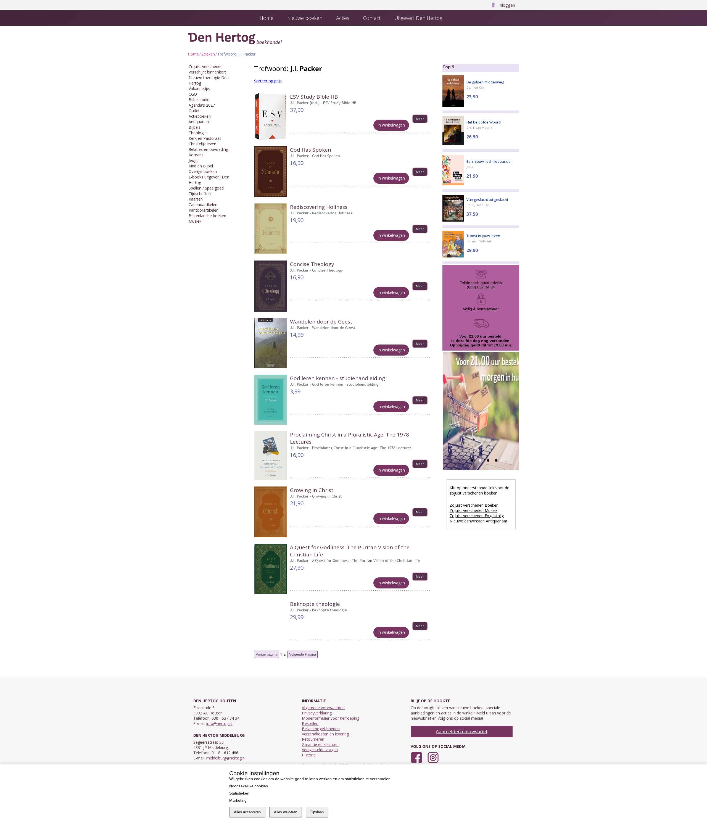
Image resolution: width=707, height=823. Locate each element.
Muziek (195, 221)
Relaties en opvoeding (208, 149)
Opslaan (317, 812)
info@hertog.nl (219, 723)
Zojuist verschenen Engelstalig (477, 515)
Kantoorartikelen (203, 210)
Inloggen (506, 5)
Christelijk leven (202, 143)
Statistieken (239, 793)
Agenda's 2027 (202, 105)
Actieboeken (200, 116)
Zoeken (208, 54)
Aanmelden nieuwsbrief (461, 731)
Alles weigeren (285, 812)
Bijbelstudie (199, 99)
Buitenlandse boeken (207, 215)
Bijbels (195, 127)
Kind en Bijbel (201, 166)
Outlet (194, 110)
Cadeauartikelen (203, 204)
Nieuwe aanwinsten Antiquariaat (478, 521)
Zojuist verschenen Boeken (474, 505)
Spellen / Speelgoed (206, 188)
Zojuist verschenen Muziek (473, 510)
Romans (196, 154)
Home (193, 54)
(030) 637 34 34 (481, 287)
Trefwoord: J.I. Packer (236, 54)
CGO (193, 94)
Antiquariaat (199, 121)
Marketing (238, 800)
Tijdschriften (200, 193)
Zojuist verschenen (206, 66)
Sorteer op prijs (268, 80)
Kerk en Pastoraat (205, 138)
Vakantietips (199, 88)
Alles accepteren (247, 812)
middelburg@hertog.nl (226, 758)
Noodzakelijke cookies (248, 786)
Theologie (198, 132)
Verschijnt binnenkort (207, 72)
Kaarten (196, 199)
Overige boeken (203, 171)
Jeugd (194, 160)
